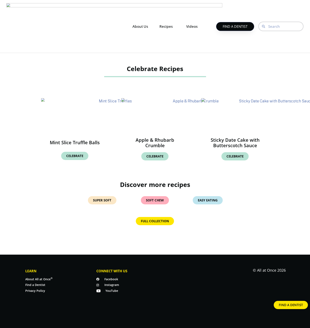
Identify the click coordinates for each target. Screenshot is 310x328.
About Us (140, 26)
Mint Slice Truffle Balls (75, 142)
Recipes (166, 26)
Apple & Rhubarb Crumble (155, 142)
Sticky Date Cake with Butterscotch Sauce (235, 142)
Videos (192, 26)
